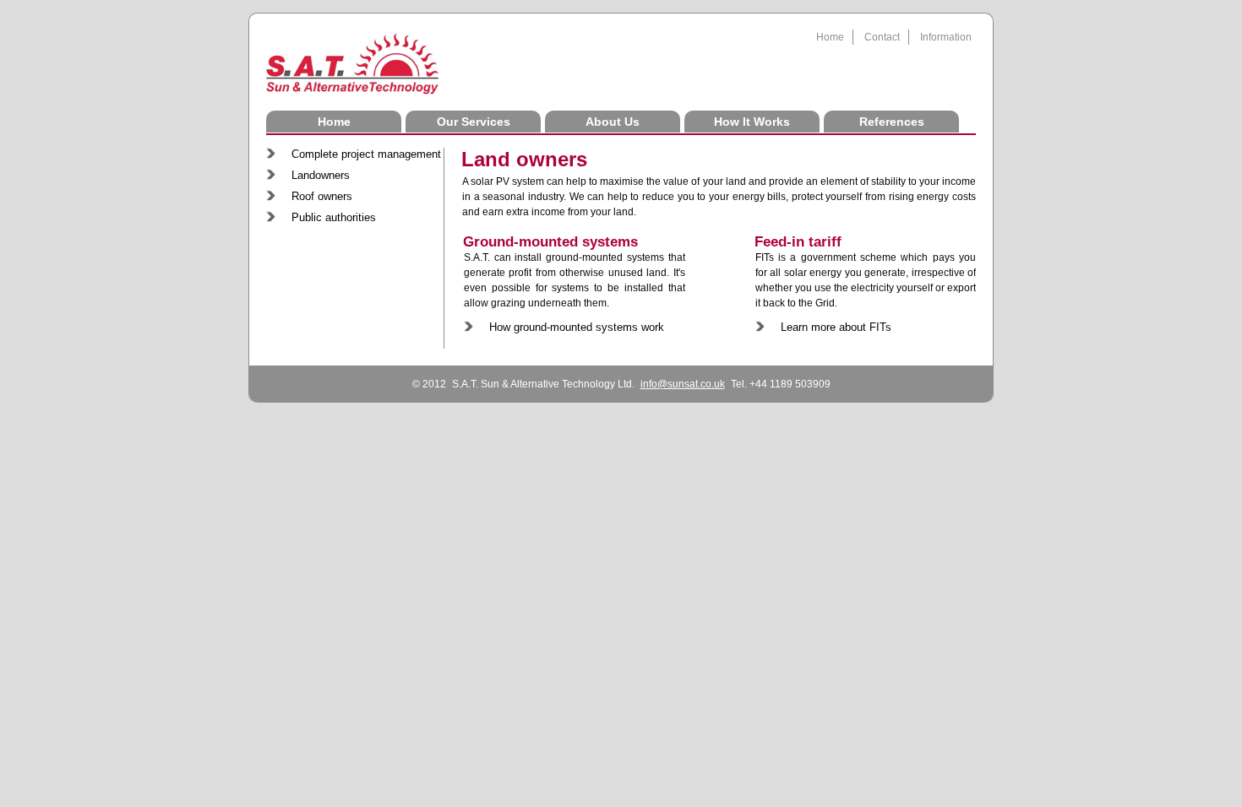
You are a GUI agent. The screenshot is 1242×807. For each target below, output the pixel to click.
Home (830, 37)
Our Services (473, 121)
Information (946, 37)
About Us (613, 121)
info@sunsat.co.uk (682, 384)
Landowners (320, 175)
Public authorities (333, 217)
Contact (882, 37)
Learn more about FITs (836, 327)
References (891, 121)
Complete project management (366, 154)
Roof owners (321, 196)
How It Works (752, 121)
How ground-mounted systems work (576, 327)
